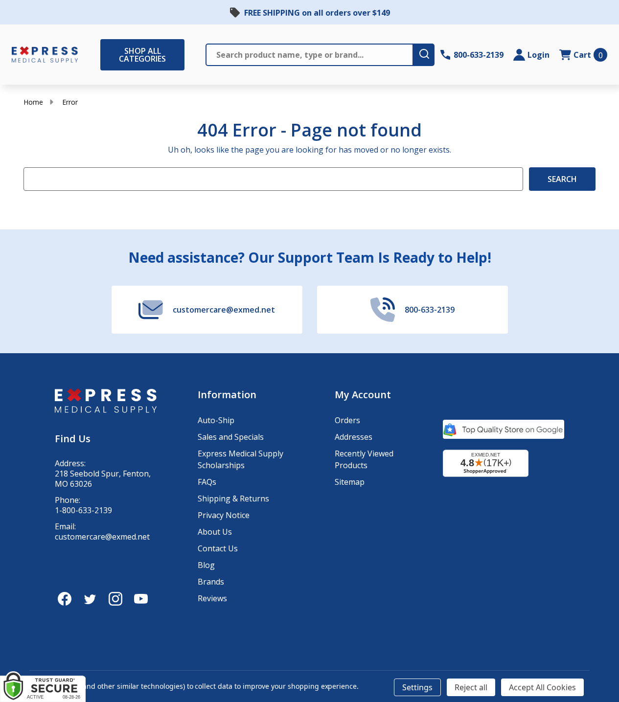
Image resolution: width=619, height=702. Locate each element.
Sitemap (350, 481)
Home (33, 102)
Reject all (471, 687)
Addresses (353, 436)
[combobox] (40, 610)
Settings (417, 687)
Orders (347, 420)
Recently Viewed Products (364, 459)
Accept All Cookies (542, 687)
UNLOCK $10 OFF (87, 675)
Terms (34, 656)
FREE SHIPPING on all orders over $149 (317, 12)
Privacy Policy (119, 651)
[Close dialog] (289, 427)
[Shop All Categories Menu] (105, 55)
